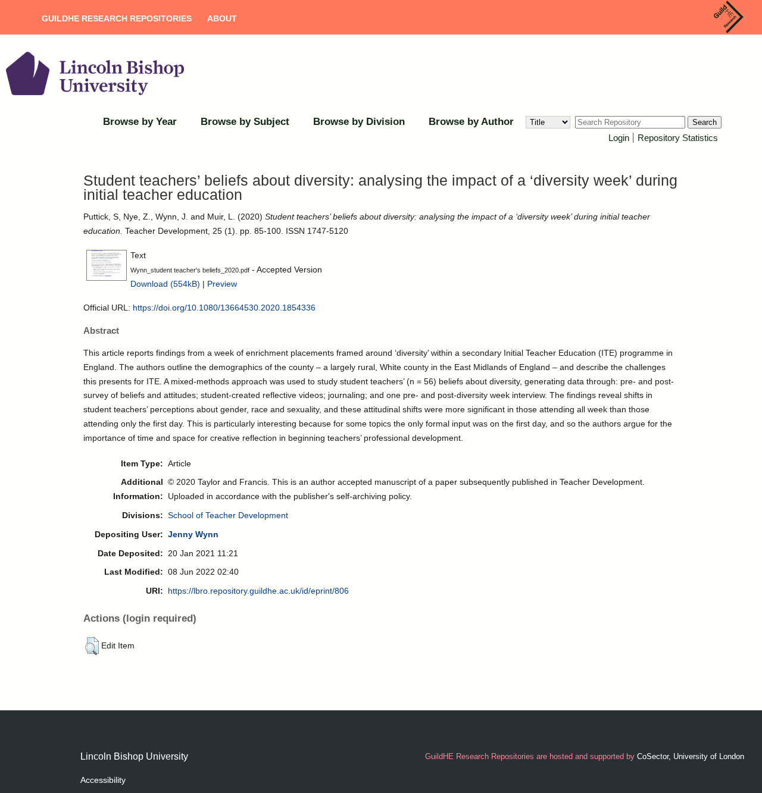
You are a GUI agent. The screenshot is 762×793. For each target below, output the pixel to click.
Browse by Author (471, 121)
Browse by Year (140, 121)
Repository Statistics (678, 138)
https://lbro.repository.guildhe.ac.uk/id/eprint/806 (258, 590)
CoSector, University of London (690, 756)
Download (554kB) (165, 284)
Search (704, 122)
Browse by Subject (245, 121)
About (222, 18)
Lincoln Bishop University (134, 756)
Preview (222, 284)
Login (618, 138)
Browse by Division (359, 121)
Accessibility (103, 780)
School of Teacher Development (228, 515)
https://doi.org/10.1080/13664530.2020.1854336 (224, 307)
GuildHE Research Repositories (117, 18)
